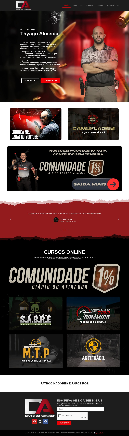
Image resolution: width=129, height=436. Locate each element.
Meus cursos (77, 5)
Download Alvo (113, 5)
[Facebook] (45, 421)
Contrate (100, 5)
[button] (10, 219)
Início (66, 5)
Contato (89, 5)
